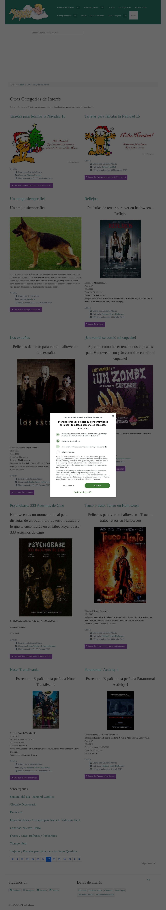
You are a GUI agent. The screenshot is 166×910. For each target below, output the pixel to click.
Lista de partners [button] (62, 467)
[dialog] (83, 455)
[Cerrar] (113, 416)
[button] (83, 452)
